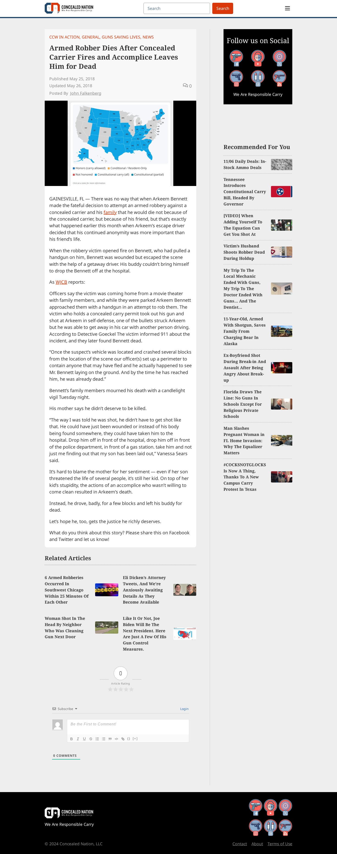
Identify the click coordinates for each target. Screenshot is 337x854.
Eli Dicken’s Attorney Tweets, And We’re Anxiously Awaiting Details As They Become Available (144, 590)
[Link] (123, 739)
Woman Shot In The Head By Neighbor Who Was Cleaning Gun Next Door (65, 628)
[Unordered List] (103, 739)
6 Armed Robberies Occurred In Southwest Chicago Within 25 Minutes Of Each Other (66, 590)
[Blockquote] (110, 739)
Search (222, 8)
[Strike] (91, 739)
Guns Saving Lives (121, 37)
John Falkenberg (85, 93)
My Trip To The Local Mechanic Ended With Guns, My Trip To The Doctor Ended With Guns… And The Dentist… (243, 288)
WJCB (61, 282)
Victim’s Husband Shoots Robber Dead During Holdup (244, 252)
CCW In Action (64, 37)
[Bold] (71, 739)
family (110, 212)
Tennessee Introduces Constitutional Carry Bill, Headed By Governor (245, 192)
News (148, 37)
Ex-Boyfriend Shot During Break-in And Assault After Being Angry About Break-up (245, 367)
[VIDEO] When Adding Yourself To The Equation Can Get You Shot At (243, 225)
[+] (135, 738)
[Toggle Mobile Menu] (287, 8)
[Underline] (84, 739)
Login (184, 709)
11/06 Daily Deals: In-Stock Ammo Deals (245, 164)
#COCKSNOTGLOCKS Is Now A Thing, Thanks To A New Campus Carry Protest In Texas (245, 477)
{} (128, 738)
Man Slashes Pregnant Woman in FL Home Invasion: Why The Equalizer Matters (244, 440)
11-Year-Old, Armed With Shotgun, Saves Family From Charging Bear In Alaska (245, 331)
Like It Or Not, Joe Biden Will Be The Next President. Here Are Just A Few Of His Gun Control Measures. (144, 634)
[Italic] (78, 739)
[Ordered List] (97, 739)
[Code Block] (116, 739)
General (90, 37)
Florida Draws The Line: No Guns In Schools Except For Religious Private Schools (243, 404)
